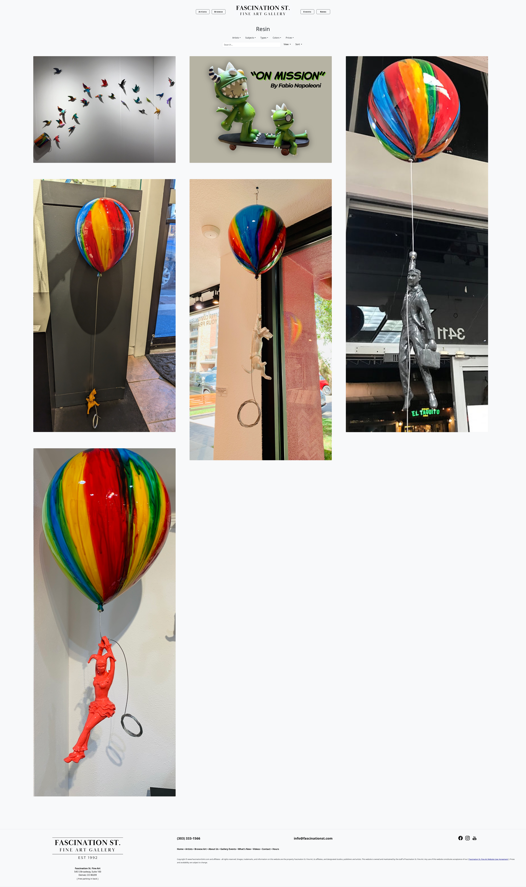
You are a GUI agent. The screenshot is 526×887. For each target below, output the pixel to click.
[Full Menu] (263, 10)
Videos (256, 849)
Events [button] (307, 11)
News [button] (323, 11)
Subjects (249, 37)
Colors (276, 37)
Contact (266, 849)
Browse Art (201, 849)
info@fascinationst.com (313, 838)
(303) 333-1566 (188, 838)
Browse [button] (218, 11)
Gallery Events (228, 849)
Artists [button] (203, 11)
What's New (244, 849)
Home (180, 849)
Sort (297, 44)
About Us (213, 849)
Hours (275, 849)
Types (263, 37)
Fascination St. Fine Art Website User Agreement (488, 859)
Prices (289, 37)
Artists (235, 37)
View (286, 44)
